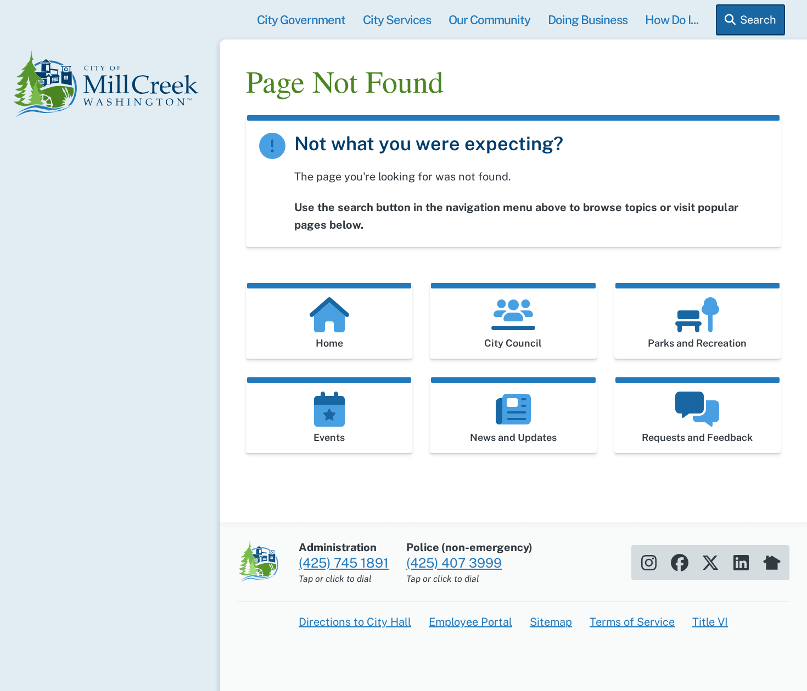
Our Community (489, 20)
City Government (301, 20)
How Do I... (671, 20)
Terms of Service (632, 621)
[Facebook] (679, 563)
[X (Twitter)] (710, 563)
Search (758, 19)
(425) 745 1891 (344, 562)
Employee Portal (470, 621)
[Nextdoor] (772, 563)
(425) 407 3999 (454, 562)
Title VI (710, 621)
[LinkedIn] (741, 563)
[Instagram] (649, 563)
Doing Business (587, 20)
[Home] (110, 85)
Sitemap (551, 621)
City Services (397, 20)
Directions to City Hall (355, 621)
